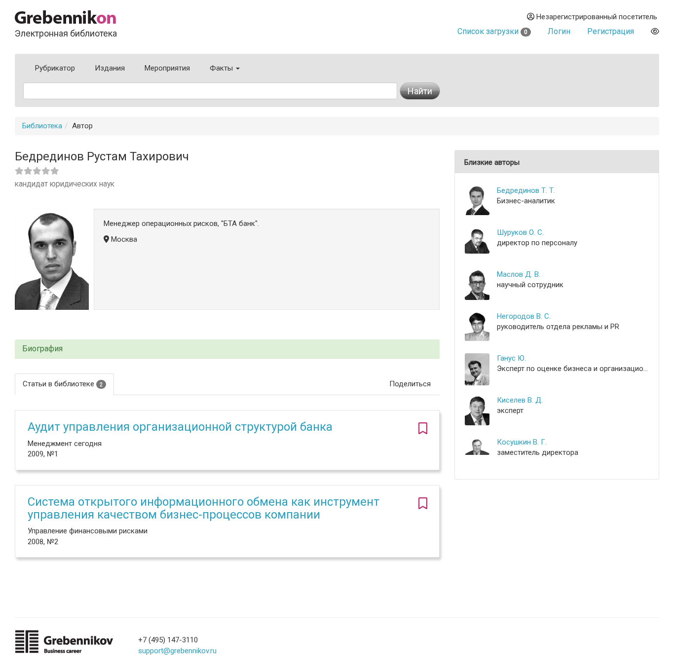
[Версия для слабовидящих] (655, 31)
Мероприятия (167, 68)
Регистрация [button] (610, 31)
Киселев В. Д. (520, 400)
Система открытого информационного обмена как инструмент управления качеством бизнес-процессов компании (203, 508)
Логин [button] (559, 31)
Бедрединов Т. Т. (526, 190)
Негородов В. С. (524, 316)
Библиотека (42, 125)
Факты (222, 68)
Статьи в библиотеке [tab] (63, 383)
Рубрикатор (55, 68)
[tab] (227, 349)
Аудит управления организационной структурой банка (180, 427)
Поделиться (410, 383)
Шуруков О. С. (520, 232)
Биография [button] (42, 348)
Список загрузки (492, 31)
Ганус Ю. (511, 358)
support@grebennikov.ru (177, 650)
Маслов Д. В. (518, 274)
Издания (110, 68)
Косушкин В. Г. (522, 442)
